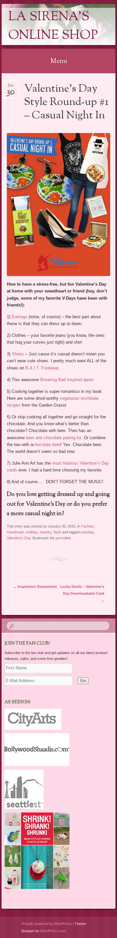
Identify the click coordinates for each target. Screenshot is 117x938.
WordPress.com (53, 931)
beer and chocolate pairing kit (53, 437)
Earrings (19, 316)
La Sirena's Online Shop (53, 26)
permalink (63, 538)
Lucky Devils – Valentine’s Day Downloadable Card (82, 593)
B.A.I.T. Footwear (41, 367)
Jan (10, 87)
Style (57, 532)
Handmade (15, 532)
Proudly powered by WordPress (46, 924)
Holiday (31, 532)
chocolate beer (46, 444)
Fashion (87, 526)
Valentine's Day (19, 538)
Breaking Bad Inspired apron (67, 379)
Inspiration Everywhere (35, 586)
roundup (87, 532)
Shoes (18, 353)
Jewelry (45, 532)
